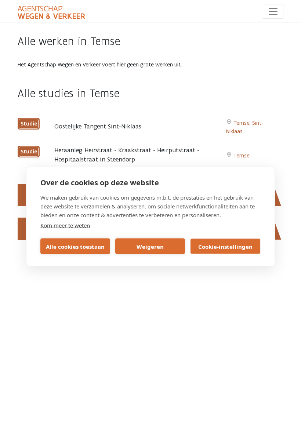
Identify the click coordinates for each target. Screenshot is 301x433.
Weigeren (150, 246)
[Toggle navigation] (273, 11)
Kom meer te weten (65, 225)
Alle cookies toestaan (75, 246)
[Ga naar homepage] (51, 12)
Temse (241, 122)
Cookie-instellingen (225, 246)
